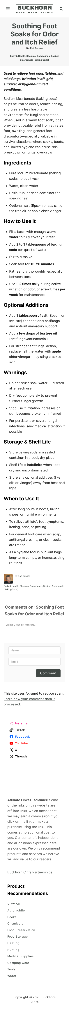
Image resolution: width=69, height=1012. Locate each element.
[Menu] (7, 9)
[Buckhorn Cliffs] (34, 8)
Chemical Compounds (38, 56)
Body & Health (17, 56)
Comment (48, 673)
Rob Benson (36, 48)
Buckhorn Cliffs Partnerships (29, 872)
